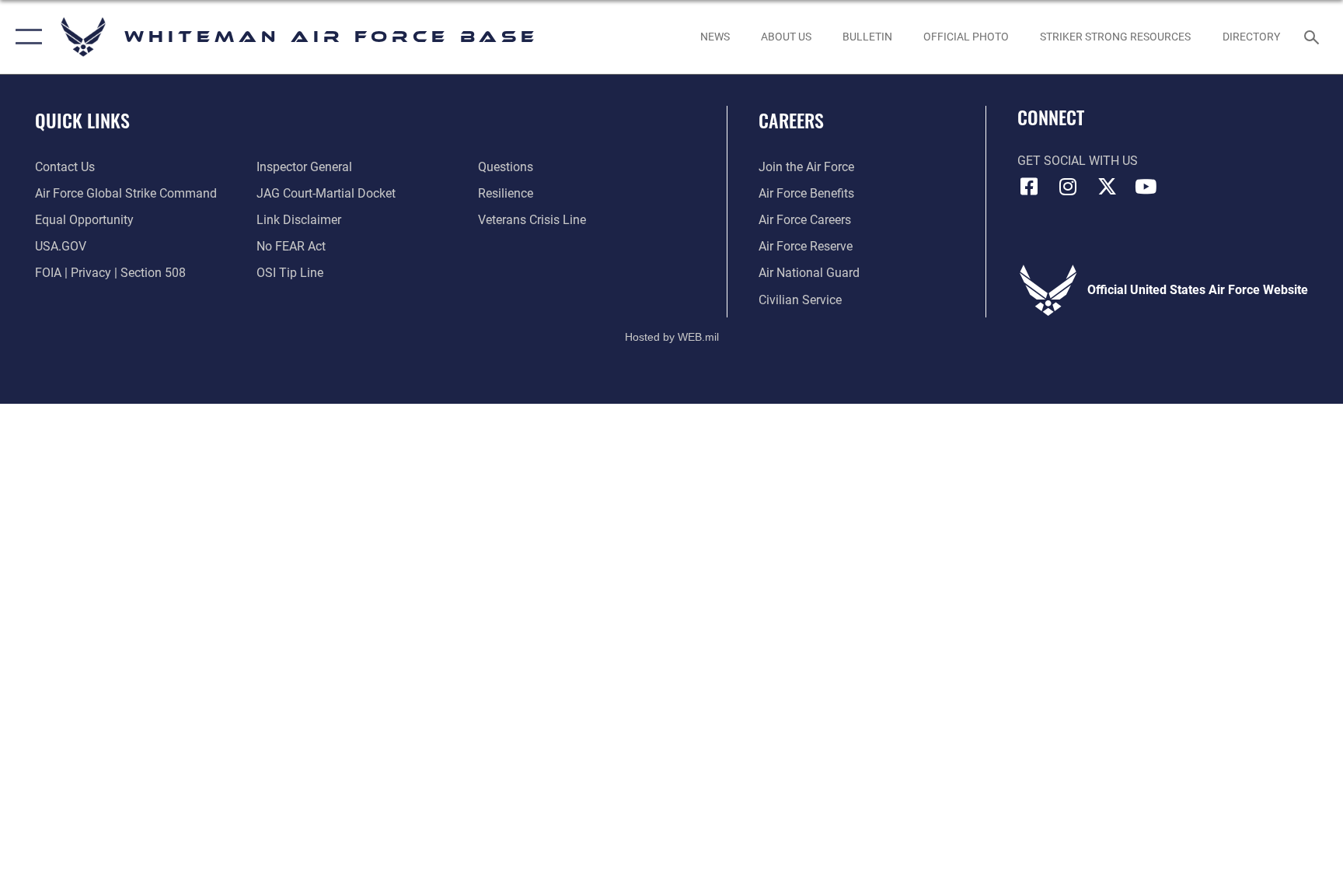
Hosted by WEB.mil (672, 337)
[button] (25, 37)
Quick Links (82, 120)
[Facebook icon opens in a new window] (1029, 186)
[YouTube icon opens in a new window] (1145, 186)
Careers (791, 120)
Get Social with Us (1077, 160)
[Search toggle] (1313, 36)
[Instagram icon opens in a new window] (1068, 186)
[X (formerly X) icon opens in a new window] (1106, 186)
